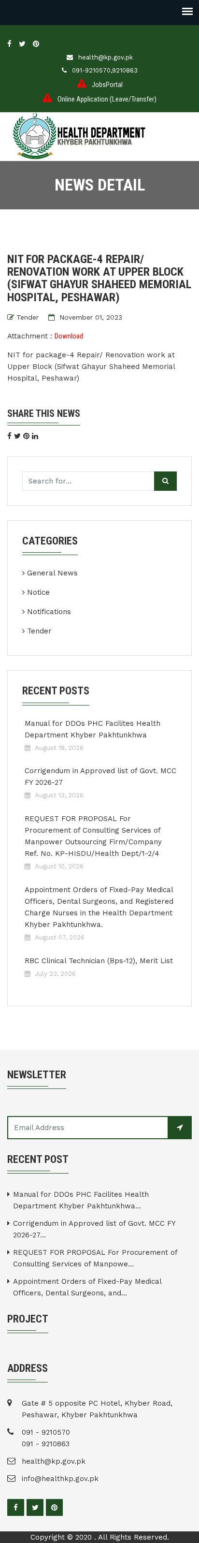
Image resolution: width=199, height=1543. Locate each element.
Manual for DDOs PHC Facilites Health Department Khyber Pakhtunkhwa (92, 729)
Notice (38, 592)
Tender (27, 317)
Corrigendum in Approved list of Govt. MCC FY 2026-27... (94, 1229)
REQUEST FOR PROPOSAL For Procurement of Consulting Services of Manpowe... (95, 1258)
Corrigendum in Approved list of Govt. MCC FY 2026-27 (100, 776)
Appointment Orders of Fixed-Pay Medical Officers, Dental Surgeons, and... (87, 1287)
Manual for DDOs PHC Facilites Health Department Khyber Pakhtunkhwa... (81, 1200)
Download (69, 336)
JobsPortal (107, 84)
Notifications (49, 611)
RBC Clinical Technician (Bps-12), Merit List (99, 960)
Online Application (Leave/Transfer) (106, 99)
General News (52, 573)
